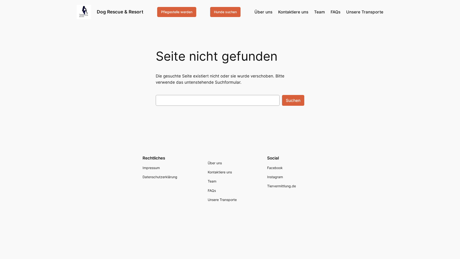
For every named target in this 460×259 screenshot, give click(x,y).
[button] (10, 248)
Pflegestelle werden (176, 12)
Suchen (293, 100)
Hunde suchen (225, 12)
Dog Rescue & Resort (120, 12)
